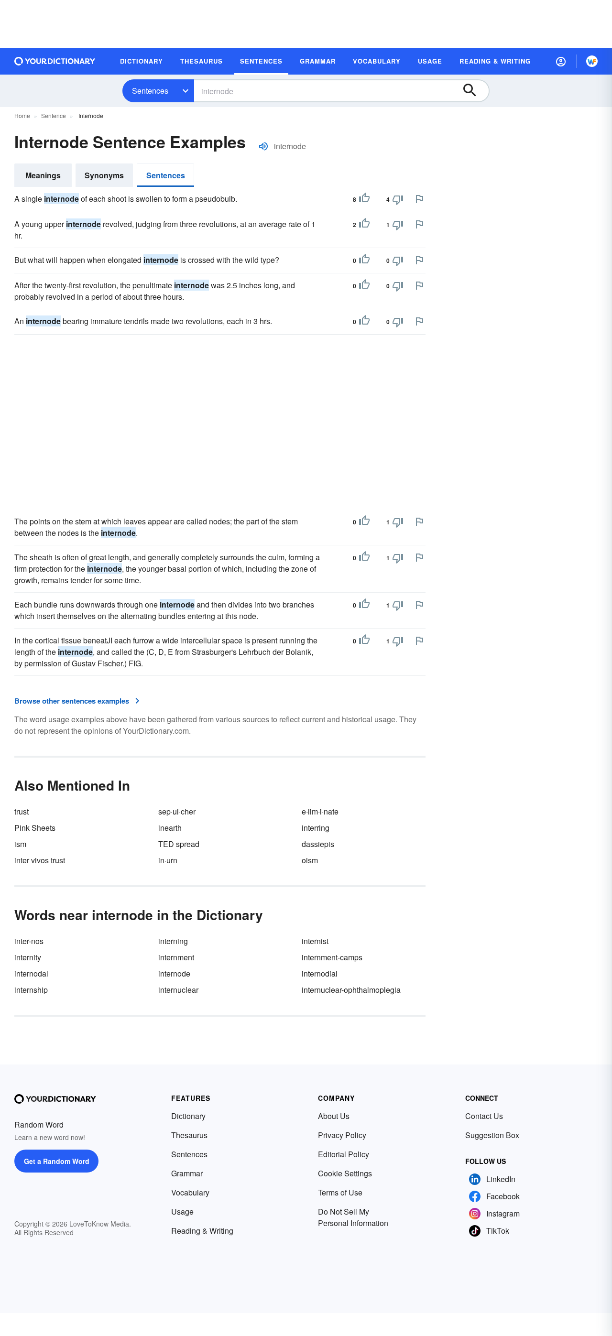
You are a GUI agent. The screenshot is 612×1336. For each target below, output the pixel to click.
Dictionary (188, 1115)
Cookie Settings (345, 1173)
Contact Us (484, 1115)
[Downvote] (398, 199)
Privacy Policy (342, 1135)
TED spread (178, 843)
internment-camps (332, 957)
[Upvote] (364, 199)
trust (21, 811)
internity (27, 957)
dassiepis (318, 843)
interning (173, 940)
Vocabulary (190, 1192)
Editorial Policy (343, 1154)
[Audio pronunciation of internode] (263, 146)
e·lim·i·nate (320, 811)
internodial (320, 973)
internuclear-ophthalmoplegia (351, 989)
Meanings (43, 175)
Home (22, 115)
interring (315, 827)
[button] (561, 61)
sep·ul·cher (177, 811)
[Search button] (474, 90)
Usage (182, 1211)
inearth (170, 827)
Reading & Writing (202, 1230)
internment (176, 957)
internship (31, 989)
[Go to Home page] (55, 61)
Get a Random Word (56, 1161)
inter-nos (29, 940)
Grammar (187, 1173)
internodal (31, 973)
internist (315, 940)
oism (310, 860)
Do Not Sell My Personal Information (353, 1217)
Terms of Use (340, 1192)
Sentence (53, 115)
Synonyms (104, 175)
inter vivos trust (39, 860)
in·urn (167, 860)
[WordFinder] (592, 61)
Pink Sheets (34, 827)
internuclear (178, 989)
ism (20, 843)
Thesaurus (189, 1135)
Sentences (150, 90)
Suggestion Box (492, 1135)
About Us (334, 1115)
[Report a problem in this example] (419, 199)
